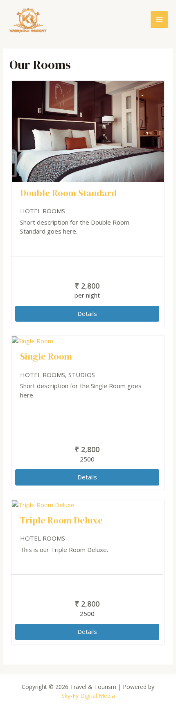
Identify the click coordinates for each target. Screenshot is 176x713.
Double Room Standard (68, 193)
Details (87, 313)
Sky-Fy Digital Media (88, 696)
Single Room (46, 356)
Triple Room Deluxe (61, 520)
